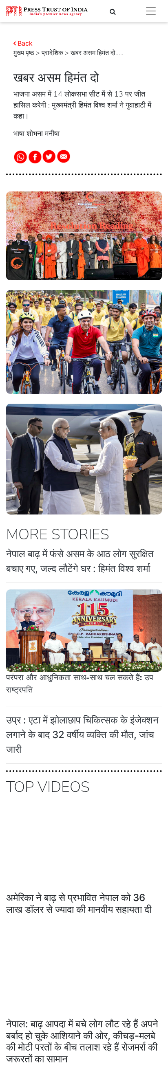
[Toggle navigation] (151, 11)
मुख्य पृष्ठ (23, 52)
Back (25, 43)
